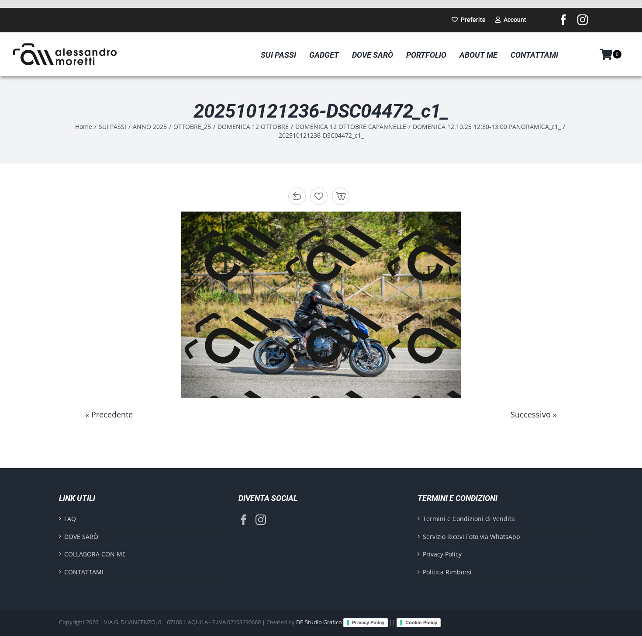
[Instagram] (260, 519)
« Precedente (109, 414)
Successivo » (534, 414)
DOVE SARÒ (81, 536)
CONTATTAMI (84, 572)
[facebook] (563, 19)
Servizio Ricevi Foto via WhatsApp (471, 536)
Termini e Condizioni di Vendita (469, 518)
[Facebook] (243, 519)
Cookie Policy (421, 622)
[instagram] (582, 19)
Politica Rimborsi (447, 572)
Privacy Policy (442, 554)
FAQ (70, 518)
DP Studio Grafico (319, 622)
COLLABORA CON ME (95, 554)
